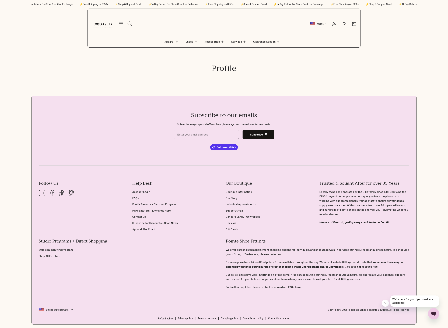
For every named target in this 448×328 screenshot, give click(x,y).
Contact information (279, 318)
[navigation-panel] (121, 23)
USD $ (320, 23)
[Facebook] (51, 193)
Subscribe (256, 134)
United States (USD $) (57, 309)
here (298, 287)
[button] (171, 41)
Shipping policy (229, 318)
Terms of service (207, 318)
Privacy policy (185, 318)
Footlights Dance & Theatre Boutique (368, 309)
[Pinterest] (71, 193)
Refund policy (165, 318)
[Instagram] (42, 193)
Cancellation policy (253, 318)
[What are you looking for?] (129, 23)
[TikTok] (61, 193)
